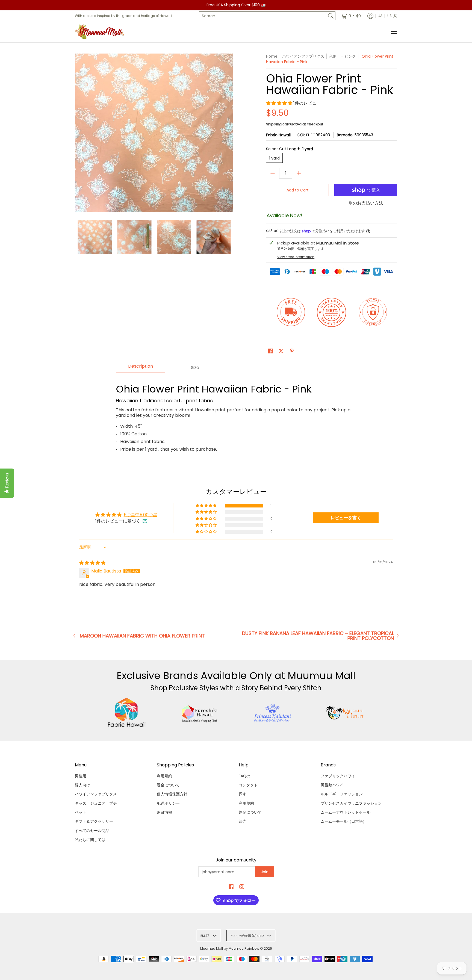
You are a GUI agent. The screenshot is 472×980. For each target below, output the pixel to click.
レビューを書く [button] (346, 518)
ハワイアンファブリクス (96, 794)
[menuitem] (351, 15)
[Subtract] (272, 173)
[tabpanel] (236, 416)
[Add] (298, 173)
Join (265, 872)
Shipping (274, 124)
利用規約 (164, 776)
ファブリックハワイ (338, 776)
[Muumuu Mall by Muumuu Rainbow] (101, 31)
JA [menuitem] (380, 15)
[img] (92, 563)
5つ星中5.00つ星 (140, 515)
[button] (279, 103)
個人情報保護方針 (172, 794)
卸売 (242, 821)
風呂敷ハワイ (332, 785)
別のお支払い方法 (365, 203)
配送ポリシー (168, 803)
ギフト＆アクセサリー (94, 821)
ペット (80, 812)
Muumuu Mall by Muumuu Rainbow (229, 948)
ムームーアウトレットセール (345, 812)
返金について (168, 785)
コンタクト (248, 785)
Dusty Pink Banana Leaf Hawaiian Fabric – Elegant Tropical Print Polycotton (318, 636)
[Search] (330, 16)
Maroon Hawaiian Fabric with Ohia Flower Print (142, 635)
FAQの (244, 776)
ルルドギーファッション (342, 794)
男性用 (80, 776)
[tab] (140, 368)
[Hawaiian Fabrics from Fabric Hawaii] (127, 712)
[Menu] (394, 31)
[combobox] (262, 16)
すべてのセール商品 (92, 830)
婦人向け (82, 785)
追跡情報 (164, 812)
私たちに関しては (90, 839)
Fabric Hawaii (278, 135)
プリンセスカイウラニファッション (351, 803)
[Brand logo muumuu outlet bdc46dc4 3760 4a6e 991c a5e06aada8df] (345, 712)
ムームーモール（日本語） (344, 821)
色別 (333, 56)
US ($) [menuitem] (392, 15)
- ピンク (348, 56)
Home (272, 56)
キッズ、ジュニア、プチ (96, 803)
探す (242, 794)
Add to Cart (298, 190)
